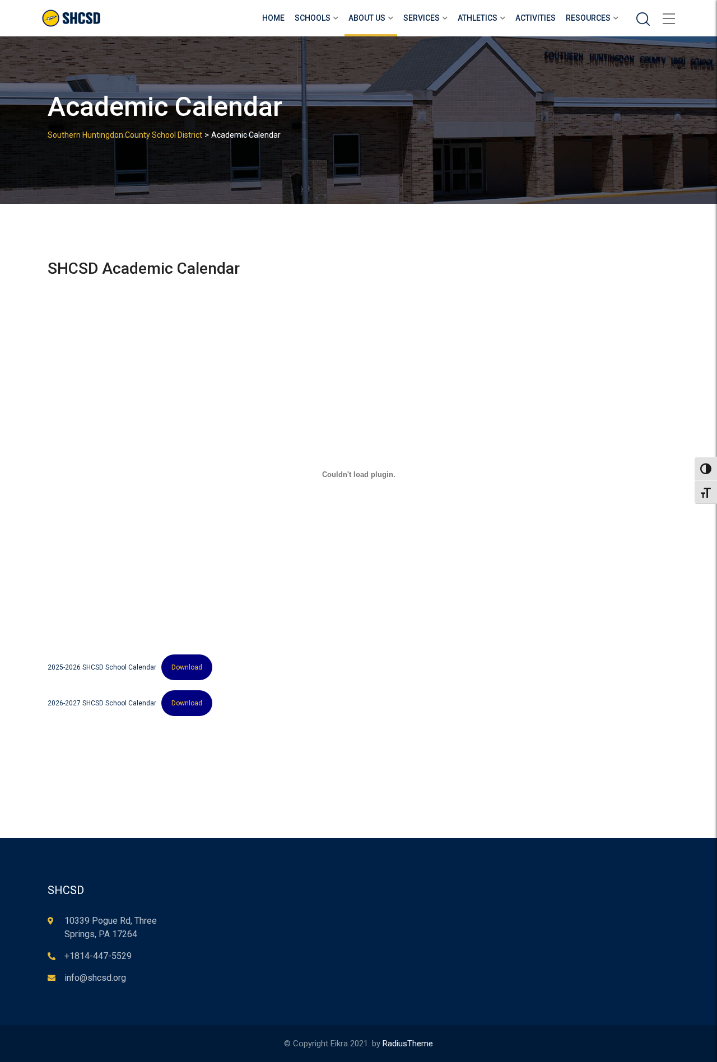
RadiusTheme (408, 1043)
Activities (535, 17)
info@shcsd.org (95, 977)
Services (421, 17)
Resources (588, 17)
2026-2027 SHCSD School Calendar (102, 703)
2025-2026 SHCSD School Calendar (102, 667)
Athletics (477, 17)
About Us (366, 17)
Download (186, 667)
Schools (312, 17)
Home (273, 17)
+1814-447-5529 (98, 956)
